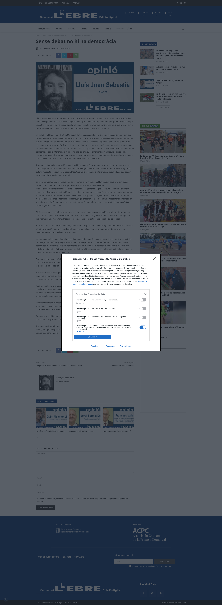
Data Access (111, 346)
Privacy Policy (125, 346)
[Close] (155, 259)
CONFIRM (92, 337)
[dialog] (111, 302)
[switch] (143, 299)
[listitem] (111, 294)
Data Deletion (96, 346)
